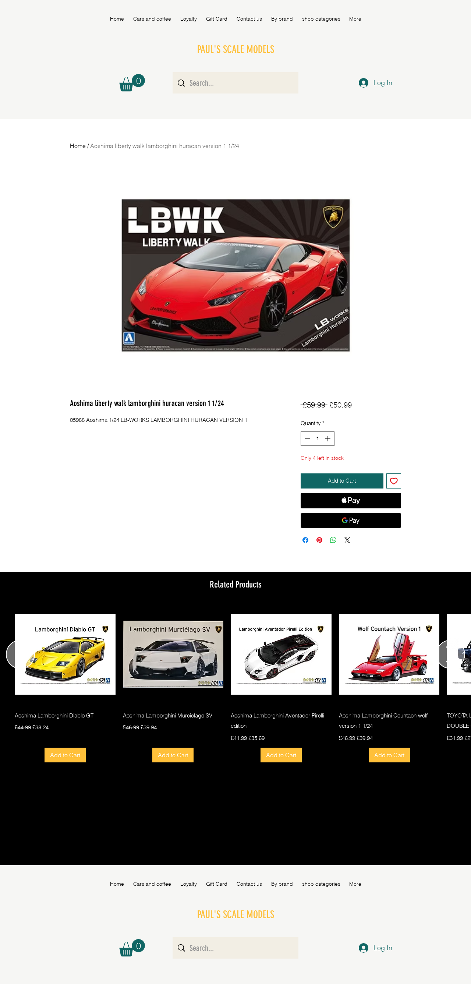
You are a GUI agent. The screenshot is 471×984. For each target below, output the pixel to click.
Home (78, 145)
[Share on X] (347, 540)
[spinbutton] (317, 438)
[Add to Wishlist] (393, 481)
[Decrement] (307, 438)
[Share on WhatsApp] (333, 540)
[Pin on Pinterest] (319, 540)
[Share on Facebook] (305, 540)
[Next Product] (450, 654)
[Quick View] (65, 654)
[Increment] (328, 438)
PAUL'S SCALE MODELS (235, 49)
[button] (281, 19)
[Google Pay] (351, 520)
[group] (235, 683)
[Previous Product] (20, 654)
